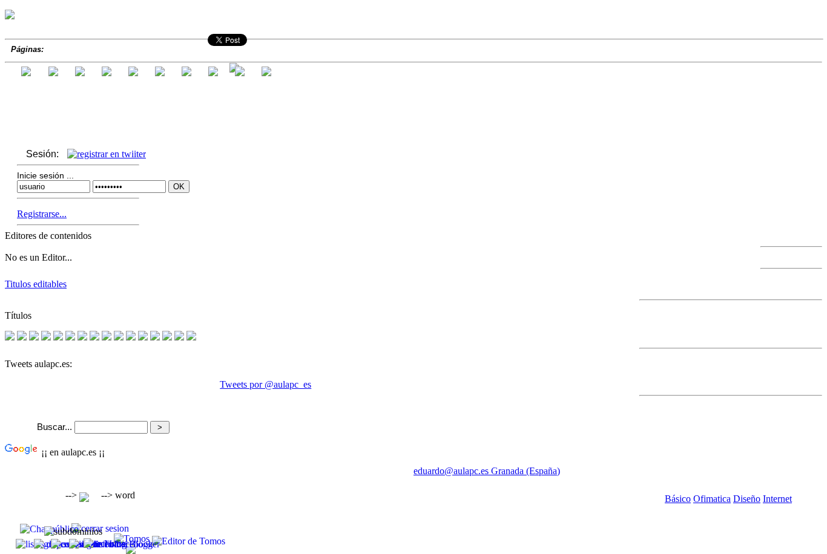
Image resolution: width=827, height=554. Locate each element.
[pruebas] (119, 337)
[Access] (46, 337)
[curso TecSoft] (155, 337)
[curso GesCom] (167, 337)
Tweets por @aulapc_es (265, 384)
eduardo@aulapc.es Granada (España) (487, 471)
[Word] (22, 337)
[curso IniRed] (143, 337)
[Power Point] (58, 337)
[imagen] (106, 337)
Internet (777, 499)
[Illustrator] (94, 337)
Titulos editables (36, 284)
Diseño (746, 499)
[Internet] (82, 337)
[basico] (131, 337)
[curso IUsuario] (179, 337)
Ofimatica (712, 499)
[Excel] (34, 337)
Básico (678, 499)
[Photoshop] (70, 337)
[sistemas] (10, 337)
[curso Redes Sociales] (191, 337)
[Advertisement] (146, 489)
